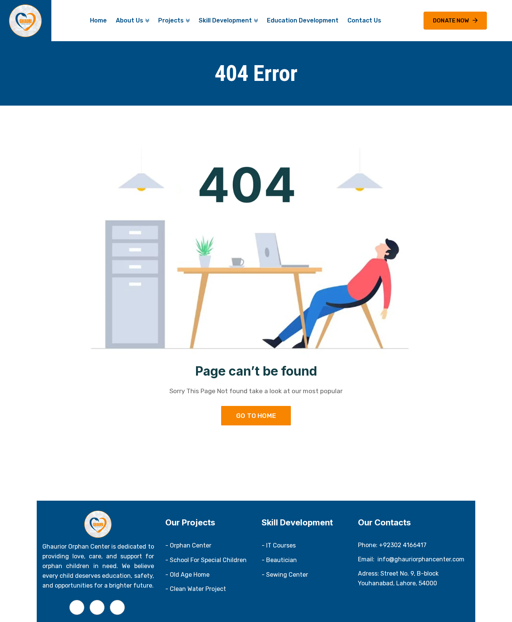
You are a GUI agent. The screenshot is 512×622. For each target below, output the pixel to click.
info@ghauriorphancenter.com (420, 559)
